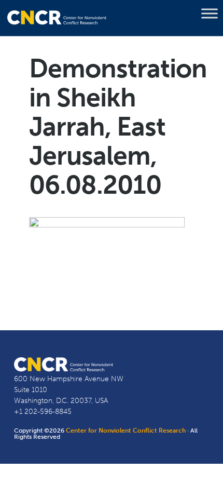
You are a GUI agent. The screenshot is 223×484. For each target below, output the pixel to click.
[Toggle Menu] (209, 13)
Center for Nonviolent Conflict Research (126, 430)
